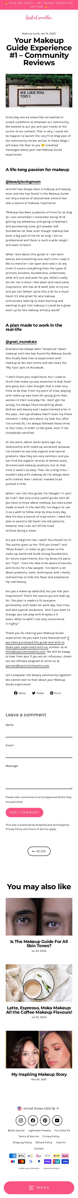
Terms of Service (38, 829)
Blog (41, 851)
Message (12, 766)
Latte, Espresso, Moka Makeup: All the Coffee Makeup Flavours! (39, 1010)
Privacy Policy (14, 829)
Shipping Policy (22, 1142)
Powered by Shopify (52, 1168)
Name (10, 725)
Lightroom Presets (39, 1130)
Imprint (61, 1142)
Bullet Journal (16, 1130)
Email (10, 745)
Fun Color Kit (62, 1130)
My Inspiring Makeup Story (39, 1074)
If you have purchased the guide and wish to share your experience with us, (37, 642)
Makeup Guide (31, 33)
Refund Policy (44, 1142)
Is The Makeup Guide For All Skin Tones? (39, 943)
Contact (39, 1148)
